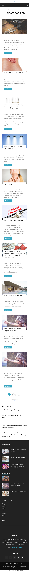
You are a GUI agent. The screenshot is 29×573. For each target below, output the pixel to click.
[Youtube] (22, 557)
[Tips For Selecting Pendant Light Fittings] (14, 141)
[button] (27, 5)
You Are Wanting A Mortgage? (14, 220)
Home (2, 9)
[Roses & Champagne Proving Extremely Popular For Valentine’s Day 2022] (14, 100)
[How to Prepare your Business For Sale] (5, 451)
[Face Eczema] (14, 176)
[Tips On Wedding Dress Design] (5, 493)
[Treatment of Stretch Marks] (14, 65)
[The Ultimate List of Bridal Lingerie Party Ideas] (14, 322)
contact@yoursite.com (17, 547)
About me (16, 563)
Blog (11, 563)
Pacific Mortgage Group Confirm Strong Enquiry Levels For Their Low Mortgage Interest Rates (14, 434)
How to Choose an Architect (13, 295)
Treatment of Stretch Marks (13, 72)
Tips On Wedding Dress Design (18, 491)
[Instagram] (14, 557)
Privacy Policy (20, 570)
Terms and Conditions (10, 570)
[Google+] (10, 557)
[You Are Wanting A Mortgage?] (14, 212)
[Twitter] (18, 557)
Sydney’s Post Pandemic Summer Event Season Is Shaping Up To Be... (17, 466)
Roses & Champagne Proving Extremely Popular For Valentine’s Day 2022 (13, 107)
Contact (21, 563)
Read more (7, 53)
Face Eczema (8, 184)
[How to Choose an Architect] (14, 288)
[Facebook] (6, 557)
